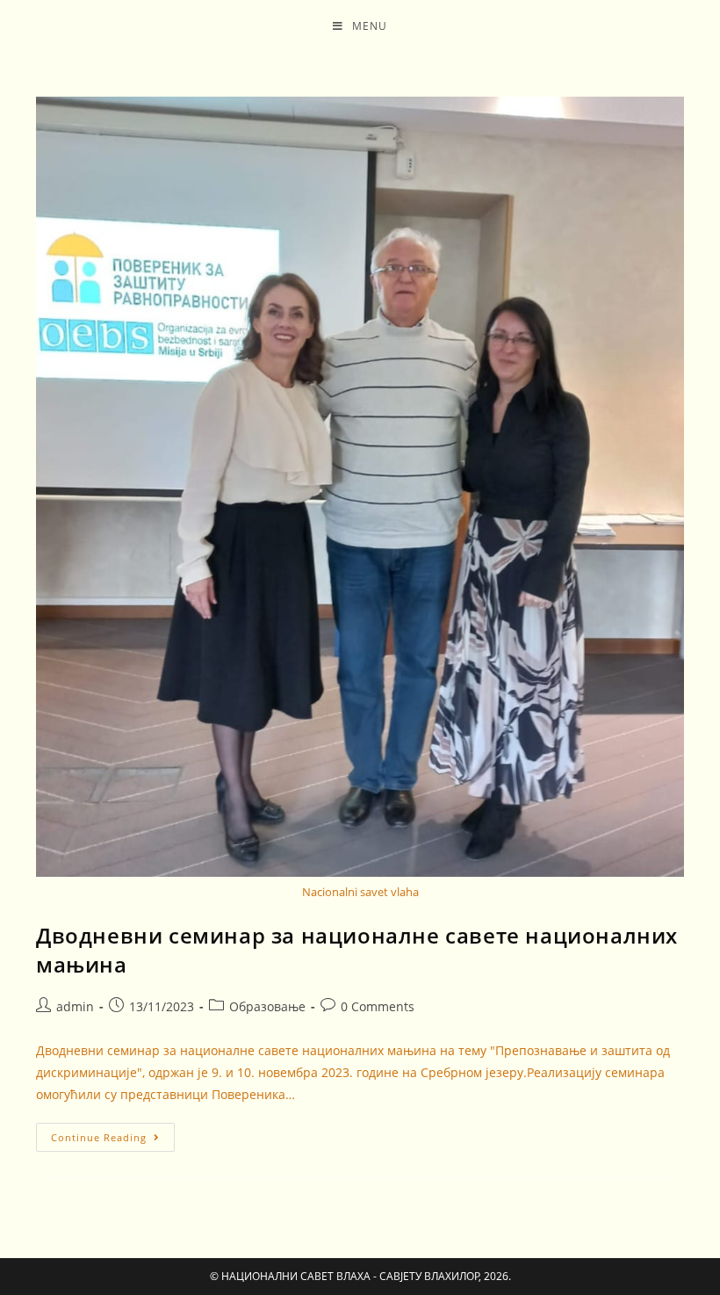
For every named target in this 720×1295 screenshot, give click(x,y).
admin (75, 1006)
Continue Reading (113, 1133)
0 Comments (377, 1006)
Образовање (267, 1006)
